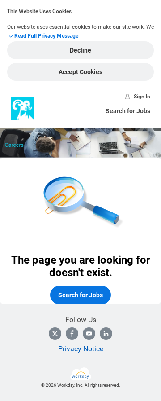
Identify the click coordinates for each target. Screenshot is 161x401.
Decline (80, 50)
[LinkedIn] (106, 333)
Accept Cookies (80, 71)
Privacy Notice (80, 348)
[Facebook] (72, 333)
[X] (55, 333)
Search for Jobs (128, 111)
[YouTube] (89, 333)
